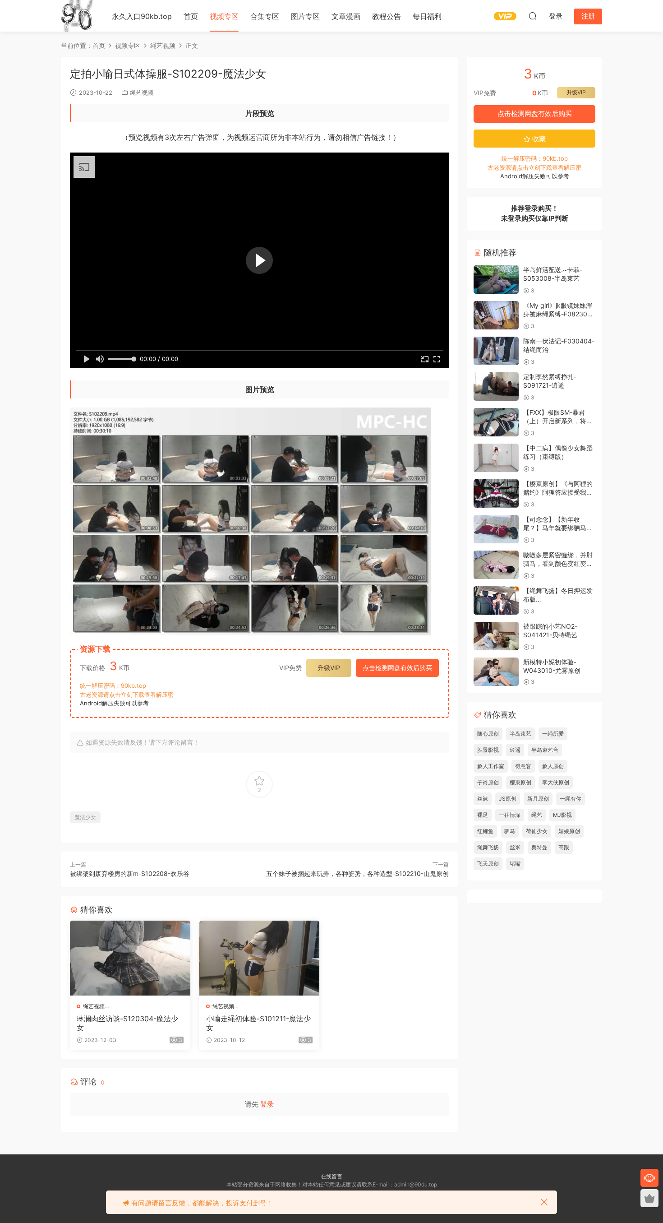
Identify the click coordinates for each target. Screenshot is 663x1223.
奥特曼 (539, 847)
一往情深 (509, 814)
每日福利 (427, 16)
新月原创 (538, 798)
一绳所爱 (553, 733)
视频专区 (224, 16)
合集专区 (264, 16)
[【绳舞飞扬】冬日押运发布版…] (496, 600)
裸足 (482, 814)
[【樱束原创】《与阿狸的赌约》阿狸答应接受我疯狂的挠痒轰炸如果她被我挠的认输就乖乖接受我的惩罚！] (496, 493)
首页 (191, 16)
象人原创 (553, 766)
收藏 (538, 138)
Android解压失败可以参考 (114, 703)
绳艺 (536, 814)
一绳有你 (570, 798)
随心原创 (488, 733)
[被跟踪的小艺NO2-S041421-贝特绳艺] (496, 636)
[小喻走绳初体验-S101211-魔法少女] (259, 958)
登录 (267, 1104)
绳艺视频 (141, 92)
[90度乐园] (76, 16)
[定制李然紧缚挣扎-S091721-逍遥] (496, 386)
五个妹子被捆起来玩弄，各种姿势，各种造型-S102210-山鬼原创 (357, 873)
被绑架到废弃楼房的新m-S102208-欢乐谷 (129, 873)
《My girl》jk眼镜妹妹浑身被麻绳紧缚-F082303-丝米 (558, 314)
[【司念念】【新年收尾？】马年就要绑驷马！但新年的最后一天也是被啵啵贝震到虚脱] (496, 529)
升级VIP (329, 668)
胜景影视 (488, 749)
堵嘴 (515, 863)
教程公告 (386, 16)
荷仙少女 (537, 831)
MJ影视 (562, 814)
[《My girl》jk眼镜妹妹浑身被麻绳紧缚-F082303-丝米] (496, 315)
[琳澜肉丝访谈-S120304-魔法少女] (130, 958)
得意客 (523, 766)
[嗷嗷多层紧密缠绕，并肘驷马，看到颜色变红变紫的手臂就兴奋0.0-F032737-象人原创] (496, 565)
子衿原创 (488, 782)
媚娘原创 (569, 831)
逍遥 (515, 749)
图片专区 (305, 16)
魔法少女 (85, 817)
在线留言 (331, 1176)
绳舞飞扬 (488, 847)
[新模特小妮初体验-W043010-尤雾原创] (496, 672)
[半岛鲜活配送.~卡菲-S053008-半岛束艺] (496, 279)
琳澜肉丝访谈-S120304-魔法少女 (127, 1023)
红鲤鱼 (485, 831)
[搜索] (532, 15)
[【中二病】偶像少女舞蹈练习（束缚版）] (496, 458)
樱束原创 (520, 782)
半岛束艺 (520, 733)
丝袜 (482, 798)
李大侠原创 (555, 782)
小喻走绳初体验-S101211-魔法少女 (258, 1023)
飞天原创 (488, 863)
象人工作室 (490, 766)
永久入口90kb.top (142, 16)
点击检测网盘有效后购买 (397, 668)
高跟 (563, 847)
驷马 (509, 831)
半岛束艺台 (544, 749)
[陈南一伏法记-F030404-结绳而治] (496, 351)
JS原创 (507, 798)
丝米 (515, 847)
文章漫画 (346, 16)
